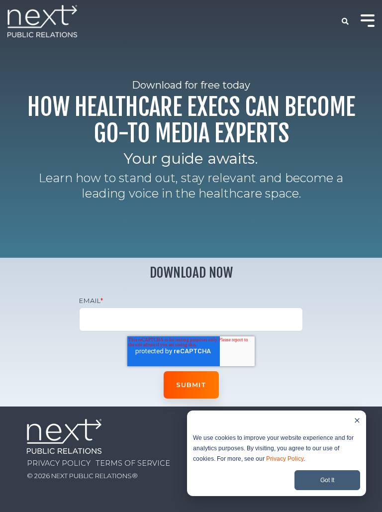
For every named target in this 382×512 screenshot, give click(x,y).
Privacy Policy (284, 458)
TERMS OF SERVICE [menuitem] (133, 463)
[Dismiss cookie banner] (357, 421)
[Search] (345, 21)
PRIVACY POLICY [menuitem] (59, 463)
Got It (327, 480)
